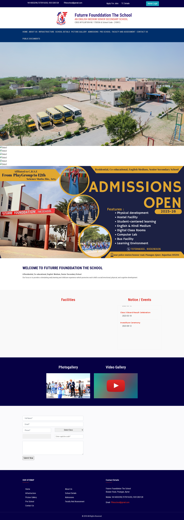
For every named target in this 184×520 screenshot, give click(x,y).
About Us (33, 32)
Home (25, 32)
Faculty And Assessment (123, 32)
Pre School (105, 32)
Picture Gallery (79, 32)
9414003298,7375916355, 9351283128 (43, 3)
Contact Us (142, 32)
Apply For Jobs (112, 3)
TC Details (125, 3)
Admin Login (152, 3)
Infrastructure (46, 32)
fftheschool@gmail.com (72, 3)
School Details (62, 32)
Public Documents (31, 39)
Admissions (93, 32)
